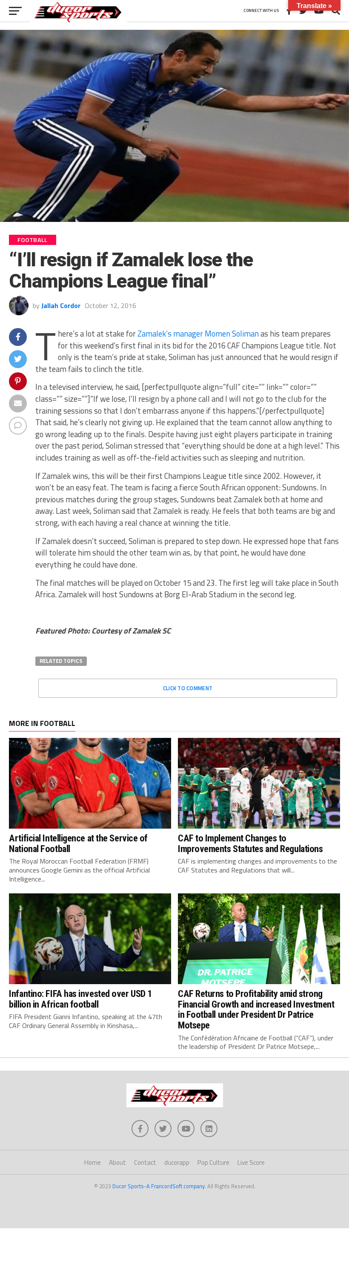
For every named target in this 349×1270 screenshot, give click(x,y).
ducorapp (176, 1162)
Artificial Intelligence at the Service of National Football (78, 843)
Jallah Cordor (60, 305)
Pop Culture (213, 1162)
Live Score (251, 1162)
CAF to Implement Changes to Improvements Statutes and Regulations (250, 843)
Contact (145, 1162)
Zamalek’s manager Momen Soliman (198, 334)
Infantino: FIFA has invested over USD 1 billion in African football (80, 999)
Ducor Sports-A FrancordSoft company (158, 1186)
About (117, 1162)
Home (92, 1162)
